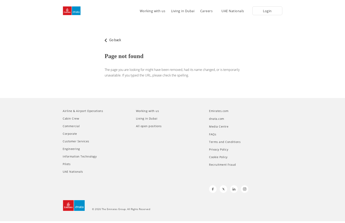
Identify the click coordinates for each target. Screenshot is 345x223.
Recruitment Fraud (222, 164)
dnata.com (217, 118)
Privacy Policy (218, 149)
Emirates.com (219, 111)
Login (267, 11)
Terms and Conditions (225, 142)
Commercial (71, 126)
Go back (114, 40)
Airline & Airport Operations (83, 111)
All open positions (149, 126)
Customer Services (76, 141)
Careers (206, 11)
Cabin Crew (71, 118)
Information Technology (80, 156)
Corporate (70, 133)
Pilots (66, 164)
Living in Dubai (183, 11)
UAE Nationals (232, 11)
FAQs (212, 134)
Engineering (71, 149)
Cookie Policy (218, 157)
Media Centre (219, 126)
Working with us (153, 11)
